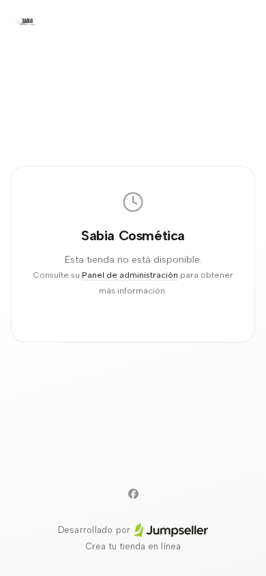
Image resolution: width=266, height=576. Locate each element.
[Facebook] (133, 493)
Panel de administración (130, 275)
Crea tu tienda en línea (133, 546)
